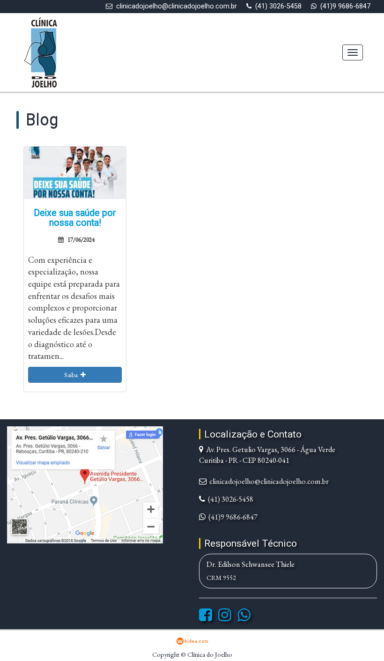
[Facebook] (205, 618)
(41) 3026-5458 (278, 6)
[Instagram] (224, 618)
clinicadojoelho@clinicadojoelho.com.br (176, 6)
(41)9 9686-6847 (345, 6)
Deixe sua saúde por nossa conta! (75, 218)
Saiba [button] (72, 375)
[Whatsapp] (244, 618)
